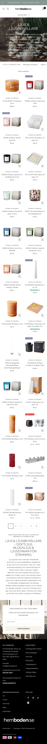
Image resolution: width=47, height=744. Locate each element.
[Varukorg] (43, 9)
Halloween (7, 711)
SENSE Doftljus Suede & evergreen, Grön (35, 249)
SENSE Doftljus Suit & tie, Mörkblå (12, 249)
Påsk (4, 707)
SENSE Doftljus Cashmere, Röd (35, 102)
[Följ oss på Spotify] (28, 702)
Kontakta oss (31, 676)
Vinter (5, 700)
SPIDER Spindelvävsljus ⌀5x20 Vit (12, 514)
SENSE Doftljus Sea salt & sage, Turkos (12, 212)
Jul (4, 696)
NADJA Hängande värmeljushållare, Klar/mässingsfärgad (12, 365)
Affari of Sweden (12, 98)
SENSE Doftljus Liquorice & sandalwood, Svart (12, 176)
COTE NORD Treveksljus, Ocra (12, 102)
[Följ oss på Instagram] (33, 697)
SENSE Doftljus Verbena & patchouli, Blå (12, 403)
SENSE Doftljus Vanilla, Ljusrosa (12, 139)
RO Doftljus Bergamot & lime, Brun (35, 514)
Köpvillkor (29, 661)
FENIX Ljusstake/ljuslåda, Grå (35, 477)
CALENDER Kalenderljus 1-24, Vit (35, 286)
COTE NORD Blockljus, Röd (12, 476)
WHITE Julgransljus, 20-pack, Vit (35, 403)
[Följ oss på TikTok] (38, 697)
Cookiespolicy (31, 664)
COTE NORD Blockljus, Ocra (12, 324)
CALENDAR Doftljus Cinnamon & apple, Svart (35, 364)
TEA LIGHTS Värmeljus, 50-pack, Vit (35, 176)
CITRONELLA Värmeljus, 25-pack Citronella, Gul (34, 325)
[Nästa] (36, 526)
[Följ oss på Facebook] (28, 697)
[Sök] (8, 9)
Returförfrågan (31, 653)
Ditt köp (29, 657)
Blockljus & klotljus (30, 65)
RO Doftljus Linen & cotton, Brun (34, 440)
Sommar (6, 704)
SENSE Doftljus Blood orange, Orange (12, 286)
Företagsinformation (34, 649)
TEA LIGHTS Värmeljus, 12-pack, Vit (35, 139)
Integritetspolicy (32, 668)
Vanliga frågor (31, 672)
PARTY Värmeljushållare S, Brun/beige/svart (35, 212)
